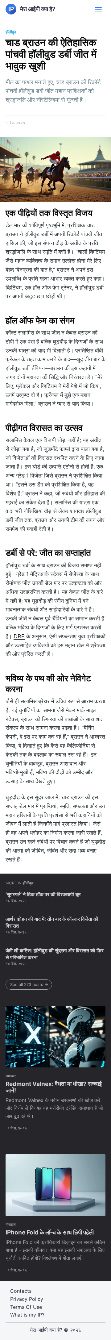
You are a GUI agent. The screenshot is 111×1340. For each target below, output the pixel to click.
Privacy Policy (26, 1299)
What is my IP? (27, 1315)
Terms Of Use (26, 1307)
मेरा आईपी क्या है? (46, 1330)
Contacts (20, 1291)
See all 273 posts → (29, 984)
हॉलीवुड (11, 32)
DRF (19, 636)
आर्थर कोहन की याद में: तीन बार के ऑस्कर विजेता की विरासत (52, 922)
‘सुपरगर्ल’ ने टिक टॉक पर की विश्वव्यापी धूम (43, 894)
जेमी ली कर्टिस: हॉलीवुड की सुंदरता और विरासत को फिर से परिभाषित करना (55, 953)
